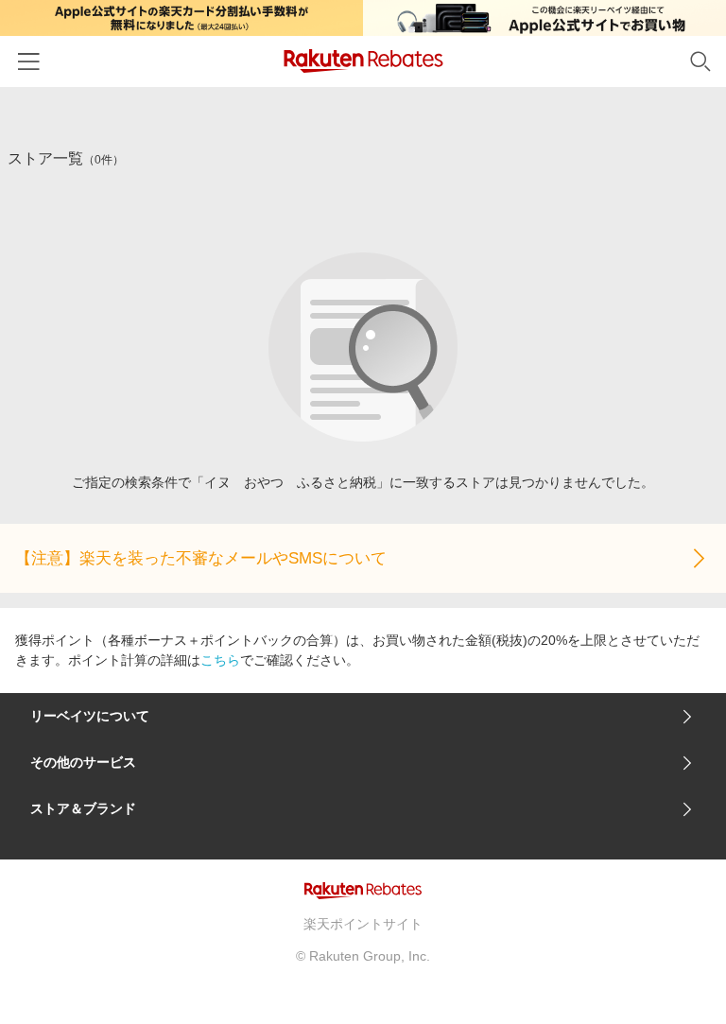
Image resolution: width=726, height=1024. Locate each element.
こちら (220, 660)
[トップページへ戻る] (363, 61)
